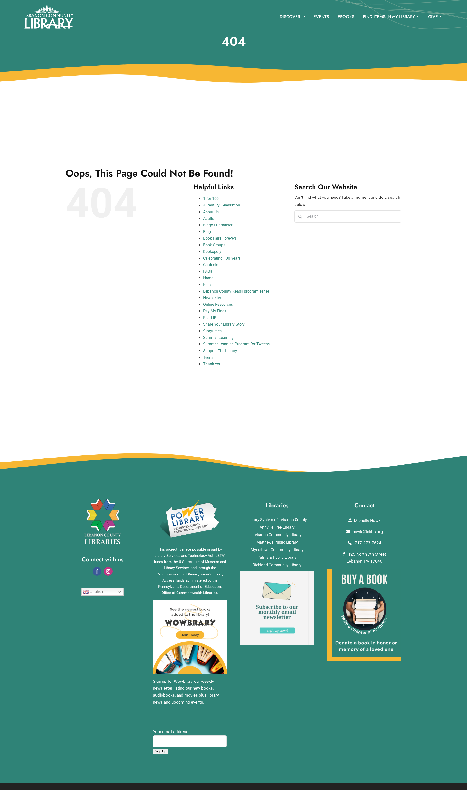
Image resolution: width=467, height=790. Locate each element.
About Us (211, 212)
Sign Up (160, 751)
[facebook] (97, 571)
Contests (210, 264)
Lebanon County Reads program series (236, 291)
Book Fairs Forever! (219, 238)
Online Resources (218, 304)
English (96, 592)
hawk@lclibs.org (367, 531)
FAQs (207, 271)
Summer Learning (218, 337)
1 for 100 (211, 198)
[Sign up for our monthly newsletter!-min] (277, 572)
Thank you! (212, 364)
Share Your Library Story (224, 324)
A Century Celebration (221, 205)
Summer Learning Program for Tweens (236, 344)
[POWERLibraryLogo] (190, 500)
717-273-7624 (367, 542)
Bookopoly (212, 251)
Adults (208, 218)
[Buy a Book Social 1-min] (364, 570)
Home (208, 278)
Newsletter (212, 298)
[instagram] (108, 571)
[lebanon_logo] (49, 6)
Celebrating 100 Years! (222, 258)
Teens (208, 357)
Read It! (209, 317)
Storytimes (212, 331)
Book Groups (214, 245)
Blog (207, 231)
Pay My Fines (214, 311)
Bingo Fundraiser (217, 225)
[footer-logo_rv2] (102, 500)
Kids (207, 284)
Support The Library (220, 351)
